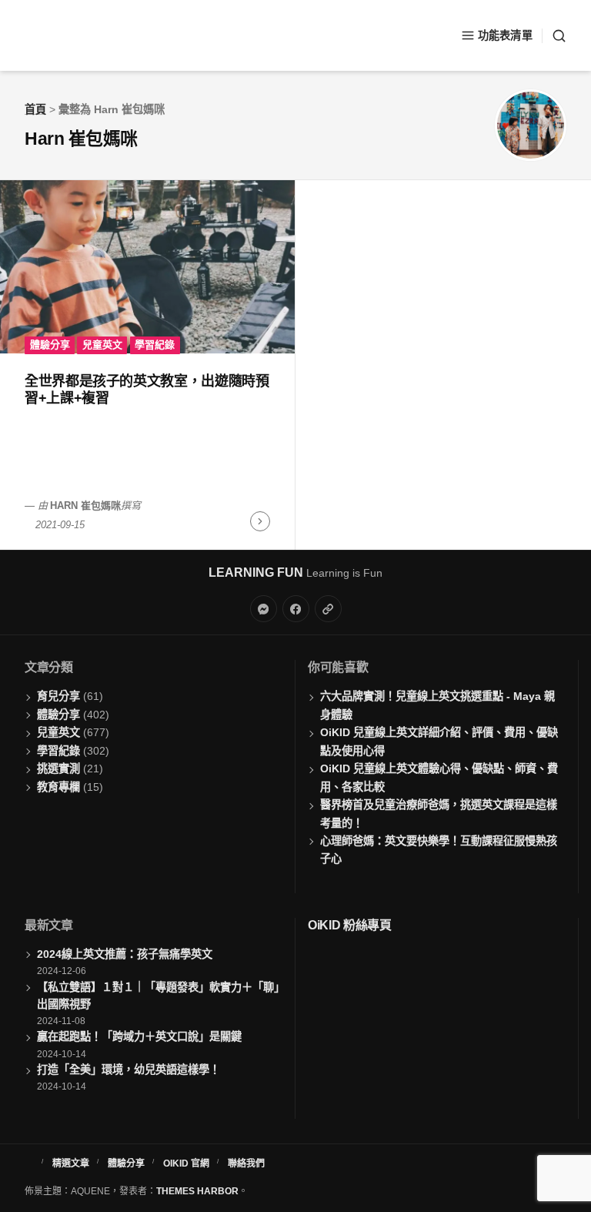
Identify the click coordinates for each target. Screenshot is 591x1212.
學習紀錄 (155, 344)
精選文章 (70, 1163)
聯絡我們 (246, 1163)
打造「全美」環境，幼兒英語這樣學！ (128, 1069)
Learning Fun (256, 572)
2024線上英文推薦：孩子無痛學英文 (124, 954)
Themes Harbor (197, 1191)
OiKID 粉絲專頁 (350, 925)
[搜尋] (554, 35)
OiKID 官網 (186, 1163)
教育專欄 (58, 787)
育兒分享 (58, 696)
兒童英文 (102, 344)
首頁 (35, 109)
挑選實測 (58, 768)
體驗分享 (50, 344)
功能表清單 (505, 35)
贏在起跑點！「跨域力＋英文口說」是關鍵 (139, 1036)
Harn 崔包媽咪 (85, 505)
